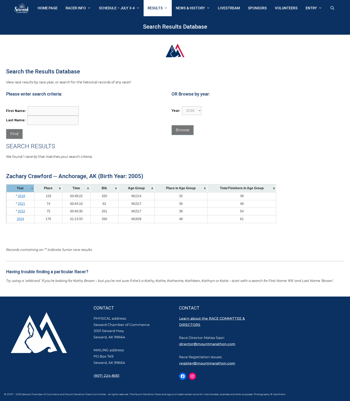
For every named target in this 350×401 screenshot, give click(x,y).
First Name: (16, 111)
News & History (190, 8)
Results (155, 8)
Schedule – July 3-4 (117, 8)
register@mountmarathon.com (207, 363)
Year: (176, 111)
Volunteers (286, 8)
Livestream (229, 8)
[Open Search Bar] (332, 8)
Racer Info (76, 8)
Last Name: (15, 120)
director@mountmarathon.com (207, 344)
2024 (20, 219)
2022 (21, 211)
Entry (311, 8)
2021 (21, 203)
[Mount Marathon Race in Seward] (22, 8)
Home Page (48, 8)
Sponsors (257, 8)
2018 (21, 196)
